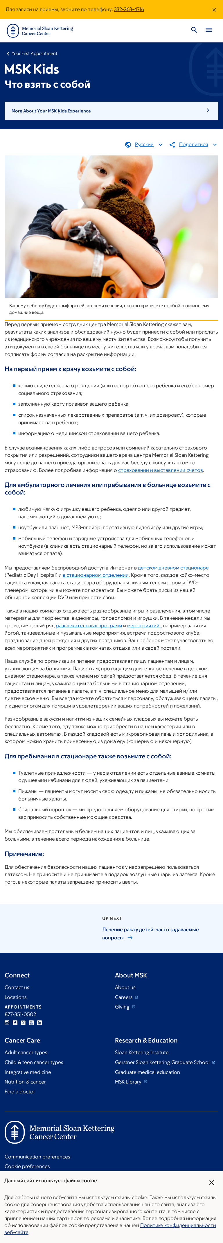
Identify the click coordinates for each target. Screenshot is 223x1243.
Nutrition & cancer (25, 1082)
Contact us (17, 987)
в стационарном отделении (96, 575)
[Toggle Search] (194, 31)
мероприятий (144, 625)
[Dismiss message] (214, 9)
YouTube (31, 1022)
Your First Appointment (34, 53)
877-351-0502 (20, 1014)
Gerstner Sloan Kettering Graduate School (163, 1062)
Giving (123, 1007)
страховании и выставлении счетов (160, 470)
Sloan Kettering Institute (142, 1052)
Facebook (15, 1022)
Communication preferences (37, 1157)
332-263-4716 (129, 9)
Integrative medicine (28, 1072)
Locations (15, 997)
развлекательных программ (89, 625)
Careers (124, 997)
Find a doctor (20, 1092)
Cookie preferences (27, 1166)
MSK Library (129, 1082)
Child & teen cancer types (34, 1062)
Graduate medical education (147, 1072)
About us (125, 987)
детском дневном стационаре (173, 568)
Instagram (7, 1022)
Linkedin (39, 1022)
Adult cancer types (26, 1052)
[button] (111, 111)
